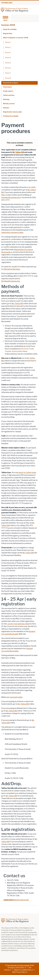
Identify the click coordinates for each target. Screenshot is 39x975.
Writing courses (9, 104)
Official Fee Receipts (11, 269)
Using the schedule (10, 29)
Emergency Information (16, 968)
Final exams (7, 87)
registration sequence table (12, 232)
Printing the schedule (10, 116)
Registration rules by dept (12, 112)
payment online (16, 697)
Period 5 (8, 63)
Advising (6, 99)
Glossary (6, 108)
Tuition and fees (8, 95)
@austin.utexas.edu (16, 900)
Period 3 (8, 52)
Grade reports (8, 91)
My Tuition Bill (18, 152)
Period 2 (8, 47)
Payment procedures (10, 83)
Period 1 (8, 42)
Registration (7, 33)
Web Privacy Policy (19, 972)
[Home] (14, 10)
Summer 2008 (8, 25)
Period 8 (8, 78)
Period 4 (8, 57)
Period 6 (8, 68)
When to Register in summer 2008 (15, 38)
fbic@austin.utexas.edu (10, 197)
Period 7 (8, 73)
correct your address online (18, 624)
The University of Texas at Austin (18, 965)
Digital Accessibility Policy (23, 970)
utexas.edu (6, 3)
